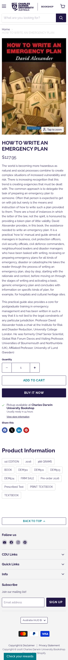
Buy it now (34, 393)
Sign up (56, 602)
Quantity (7, 359)
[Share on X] (12, 430)
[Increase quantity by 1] (35, 368)
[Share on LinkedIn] (19, 430)
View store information (18, 416)
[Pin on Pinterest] (26, 430)
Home (6, 29)
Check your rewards (20, 656)
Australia (32, 620)
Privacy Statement (49, 645)
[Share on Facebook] (5, 430)
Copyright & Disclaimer (21, 645)
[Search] (61, 18)
